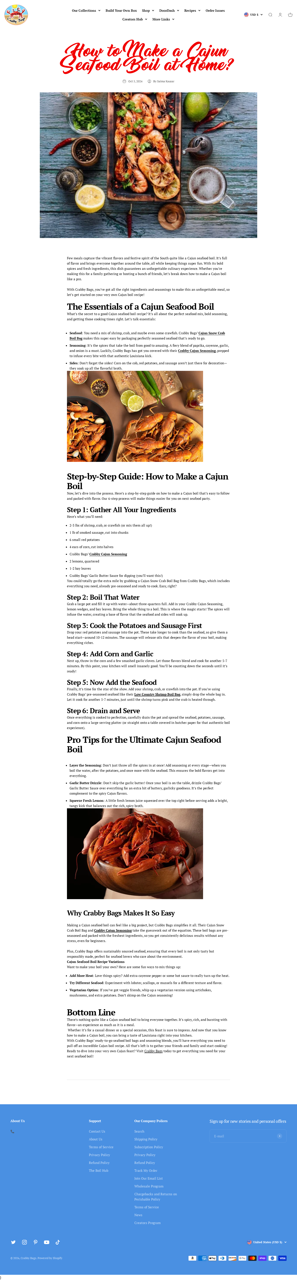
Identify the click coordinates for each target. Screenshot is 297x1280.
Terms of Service (101, 1147)
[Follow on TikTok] (58, 1242)
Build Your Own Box (121, 10)
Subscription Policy (148, 1147)
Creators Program (147, 1223)
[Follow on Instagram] (24, 1242)
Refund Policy (99, 1162)
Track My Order (145, 1170)
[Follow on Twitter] (13, 1242)
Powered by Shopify (50, 1258)
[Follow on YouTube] (47, 1242)
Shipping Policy (145, 1139)
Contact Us (97, 1131)
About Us (95, 1139)
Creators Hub (132, 19)
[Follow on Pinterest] (35, 1242)
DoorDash (167, 10)
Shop (146, 10)
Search (139, 1131)
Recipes (190, 10)
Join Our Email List (148, 1178)
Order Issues (215, 10)
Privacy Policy (99, 1155)
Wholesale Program (149, 1186)
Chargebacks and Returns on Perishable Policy (155, 1196)
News (138, 1215)
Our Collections (84, 10)
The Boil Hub (98, 1170)
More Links (161, 19)
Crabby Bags (153, 1051)
